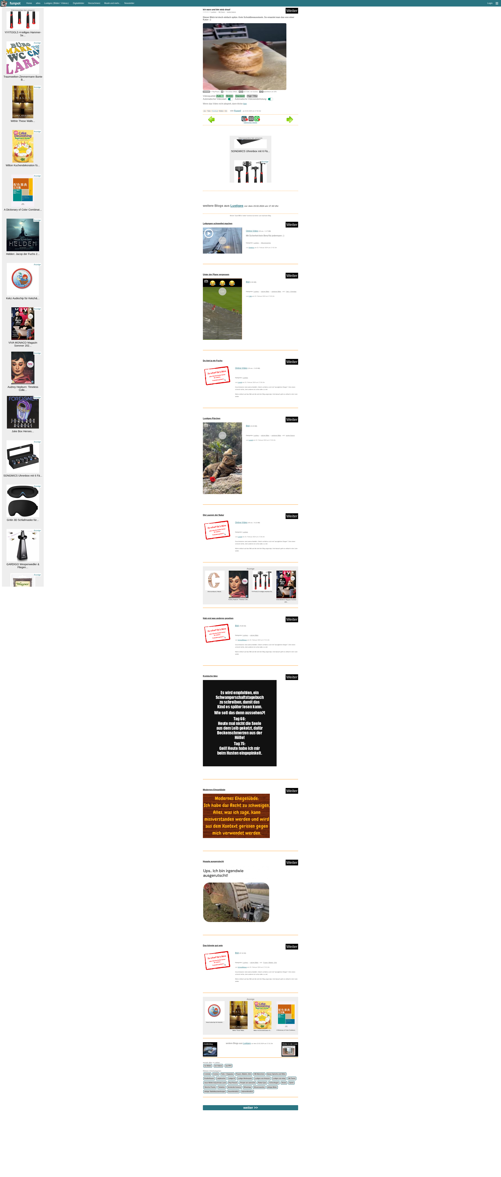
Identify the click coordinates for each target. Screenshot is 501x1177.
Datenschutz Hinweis (250, 122)
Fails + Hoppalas (291, 291)
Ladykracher (221, 1078)
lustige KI (231, 1078)
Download (215, 111)
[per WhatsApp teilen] (257, 120)
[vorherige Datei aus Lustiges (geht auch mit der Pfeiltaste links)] (211, 122)
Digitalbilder (78, 3)
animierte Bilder (276, 291)
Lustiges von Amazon (262, 1078)
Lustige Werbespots (245, 1078)
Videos (64, 3)
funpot (15, 3)
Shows (283, 1083)
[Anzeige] (22, 48)
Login (490, 3)
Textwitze (221, 1087)
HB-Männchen (259, 1074)
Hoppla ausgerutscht (213, 861)
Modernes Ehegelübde (214, 790)
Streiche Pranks (210, 1087)
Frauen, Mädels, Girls (270, 962)
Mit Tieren (222, 12)
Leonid (240, 382)
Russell (237, 111)
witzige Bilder (265, 291)
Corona (215, 1074)
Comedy (207, 1074)
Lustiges (48, 3)
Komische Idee (210, 676)
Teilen (209, 111)
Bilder (56, 3)
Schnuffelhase (242, 640)
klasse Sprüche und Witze (276, 1074)
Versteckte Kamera (234, 1087)
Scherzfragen (274, 1083)
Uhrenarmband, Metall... (23, 584)
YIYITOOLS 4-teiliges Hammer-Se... (262, 1022)
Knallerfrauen (209, 1078)
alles (38, 3)
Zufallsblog (208, 1044)
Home (29, 3)
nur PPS (228, 1066)
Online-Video (252, 231)
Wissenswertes (266, 243)
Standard (240, 96)
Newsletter (129, 3)
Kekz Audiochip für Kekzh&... (23, 229)
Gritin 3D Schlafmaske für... (23, 451)
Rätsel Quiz (262, 1083)
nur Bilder (207, 1066)
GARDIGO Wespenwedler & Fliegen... (23, 497)
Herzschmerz (94, 3)
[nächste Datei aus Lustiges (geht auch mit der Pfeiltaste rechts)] (290, 122)
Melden (221, 111)
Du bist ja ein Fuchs (212, 361)
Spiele (291, 1083)
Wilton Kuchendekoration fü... (23, 96)
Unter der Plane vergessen (216, 274)
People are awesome (247, 1083)
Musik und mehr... (112, 3)
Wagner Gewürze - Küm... (23, 540)
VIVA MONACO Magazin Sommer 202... (22, 275)
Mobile (229, 96)
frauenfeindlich (233, 1091)
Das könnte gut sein (213, 945)
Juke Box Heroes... (23, 362)
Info (226, 111)
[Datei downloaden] (217, 376)
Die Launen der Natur (213, 515)
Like (204, 111)
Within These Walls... (23, 52)
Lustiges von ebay (279, 1078)
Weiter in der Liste (289, 1044)
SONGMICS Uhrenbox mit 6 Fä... (22, 407)
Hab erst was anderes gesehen (218, 618)
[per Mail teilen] (251, 120)
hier (245, 104)
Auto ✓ (220, 96)
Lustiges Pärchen (211, 418)
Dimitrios (251, 247)
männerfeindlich (247, 1091)
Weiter (291, 10)
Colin (250, 296)
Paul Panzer (233, 1083)
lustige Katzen (231, 12)
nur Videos (218, 1066)
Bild (248, 282)
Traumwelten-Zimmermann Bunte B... (250, 180)
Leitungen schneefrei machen (217, 223)
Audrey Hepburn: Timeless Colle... (23, 320)
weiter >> (250, 1107)
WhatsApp (247, 1087)
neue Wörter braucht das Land (215, 1083)
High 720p (252, 96)
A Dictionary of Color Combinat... (23, 141)
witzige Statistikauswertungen (214, 1091)
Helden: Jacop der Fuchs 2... (23, 185)
